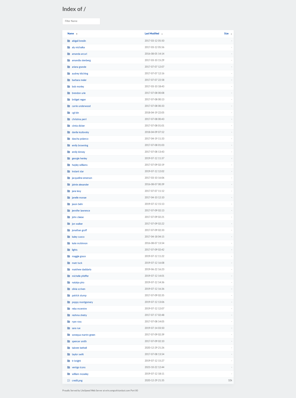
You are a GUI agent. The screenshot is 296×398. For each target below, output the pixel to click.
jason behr (77, 204)
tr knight (76, 361)
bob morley (78, 87)
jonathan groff (79, 230)
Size (226, 34)
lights (74, 250)
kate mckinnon (80, 243)
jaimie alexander (80, 184)
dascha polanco (80, 139)
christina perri (79, 119)
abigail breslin (79, 41)
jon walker (77, 224)
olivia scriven (78, 289)
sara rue (76, 328)
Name (70, 34)
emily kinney (78, 152)
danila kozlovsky (80, 132)
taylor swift (78, 354)
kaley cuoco (78, 237)
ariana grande (79, 67)
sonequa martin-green (83, 335)
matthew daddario (81, 269)
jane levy (76, 191)
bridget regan (79, 100)
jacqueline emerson (82, 178)
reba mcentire (79, 309)
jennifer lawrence (81, 211)
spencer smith (79, 341)
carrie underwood (81, 106)
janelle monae (79, 198)
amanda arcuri (79, 54)
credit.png (77, 381)
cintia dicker (78, 126)
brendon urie (78, 93)
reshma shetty (79, 315)
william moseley (80, 374)
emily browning (80, 145)
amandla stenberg (81, 60)
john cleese (78, 217)
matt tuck (77, 263)
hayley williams (80, 165)
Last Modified (152, 34)
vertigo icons (78, 367)
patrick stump (79, 295)
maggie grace (79, 256)
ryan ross (77, 322)
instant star (78, 171)
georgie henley (79, 158)
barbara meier (79, 80)
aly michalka (78, 47)
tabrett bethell (79, 348)
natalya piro (78, 282)
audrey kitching (80, 74)
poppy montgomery (82, 302)
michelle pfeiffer (80, 276)
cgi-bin (75, 113)
